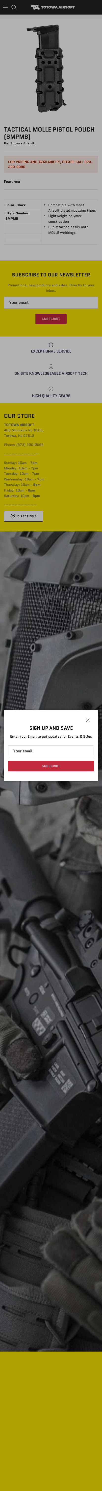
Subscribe (51, 766)
